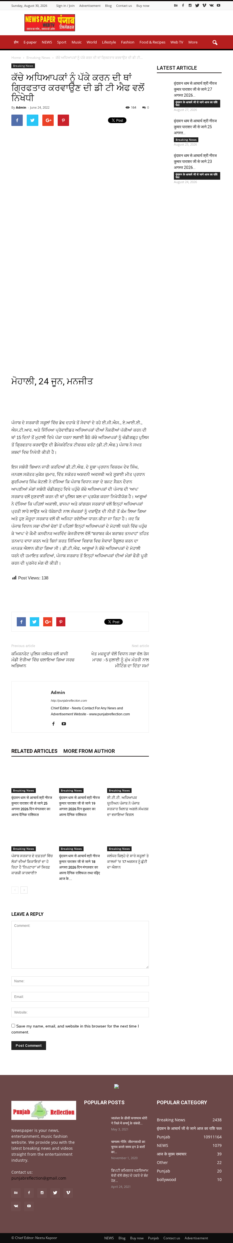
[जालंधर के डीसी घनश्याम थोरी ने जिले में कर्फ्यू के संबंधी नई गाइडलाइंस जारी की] (95, 1124)
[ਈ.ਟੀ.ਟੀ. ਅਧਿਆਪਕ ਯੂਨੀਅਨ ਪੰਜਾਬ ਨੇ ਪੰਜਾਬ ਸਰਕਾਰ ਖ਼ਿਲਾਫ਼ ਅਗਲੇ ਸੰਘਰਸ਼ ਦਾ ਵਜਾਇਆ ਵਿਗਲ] (128, 778)
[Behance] (176, 5)
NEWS (47, 42)
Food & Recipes (152, 42)
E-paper (30, 42)
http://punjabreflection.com (69, 700)
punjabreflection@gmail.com (38, 1178)
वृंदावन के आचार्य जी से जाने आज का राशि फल (196, 103)
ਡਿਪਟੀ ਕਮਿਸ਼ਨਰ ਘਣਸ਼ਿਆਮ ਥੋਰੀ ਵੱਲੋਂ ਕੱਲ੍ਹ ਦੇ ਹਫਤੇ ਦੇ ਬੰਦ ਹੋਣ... (129, 1176)
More (192, 42)
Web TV (176, 42)
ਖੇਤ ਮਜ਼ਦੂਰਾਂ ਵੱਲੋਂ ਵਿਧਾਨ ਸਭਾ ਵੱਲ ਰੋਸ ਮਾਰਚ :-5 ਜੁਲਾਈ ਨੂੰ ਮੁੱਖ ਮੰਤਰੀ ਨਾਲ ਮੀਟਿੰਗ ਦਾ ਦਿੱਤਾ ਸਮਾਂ (120, 659)
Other (162, 1162)
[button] (215, 43)
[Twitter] (197, 5)
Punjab (163, 1137)
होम (16, 42)
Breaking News (23, 66)
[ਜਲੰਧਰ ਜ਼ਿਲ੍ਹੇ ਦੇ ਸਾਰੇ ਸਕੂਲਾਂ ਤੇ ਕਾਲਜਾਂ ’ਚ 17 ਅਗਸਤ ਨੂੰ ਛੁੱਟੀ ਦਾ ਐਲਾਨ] (128, 837)
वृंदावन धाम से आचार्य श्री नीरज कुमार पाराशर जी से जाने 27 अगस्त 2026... (195, 89)
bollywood (166, 1179)
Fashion (127, 42)
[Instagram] (190, 5)
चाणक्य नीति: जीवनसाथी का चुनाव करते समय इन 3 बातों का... (128, 1147)
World (92, 42)
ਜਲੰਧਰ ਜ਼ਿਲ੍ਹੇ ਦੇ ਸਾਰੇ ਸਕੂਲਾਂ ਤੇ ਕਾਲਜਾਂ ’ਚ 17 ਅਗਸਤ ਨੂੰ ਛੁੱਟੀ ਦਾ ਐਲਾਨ (128, 861)
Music (77, 42)
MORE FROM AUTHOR (89, 751)
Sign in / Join (65, 5)
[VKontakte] (211, 5)
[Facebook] (183, 5)
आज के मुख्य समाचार (171, 1154)
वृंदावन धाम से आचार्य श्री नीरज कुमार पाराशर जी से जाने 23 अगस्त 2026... (195, 161)
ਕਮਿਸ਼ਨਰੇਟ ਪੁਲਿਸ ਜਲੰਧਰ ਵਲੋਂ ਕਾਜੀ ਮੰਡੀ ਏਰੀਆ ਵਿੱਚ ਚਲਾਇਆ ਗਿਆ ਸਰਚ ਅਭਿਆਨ (42, 659)
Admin (21, 107)
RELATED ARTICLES (34, 751)
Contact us (124, 5)
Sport (61, 42)
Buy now (142, 5)
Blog (108, 5)
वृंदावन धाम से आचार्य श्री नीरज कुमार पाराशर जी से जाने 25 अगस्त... (195, 127)
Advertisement (90, 5)
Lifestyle (109, 42)
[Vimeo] (204, 5)
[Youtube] (218, 5)
